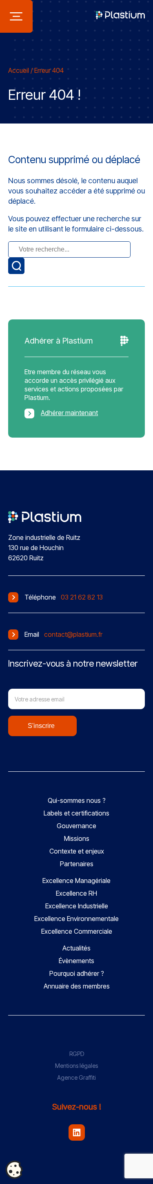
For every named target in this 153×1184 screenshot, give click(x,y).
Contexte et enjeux (76, 851)
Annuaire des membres (77, 986)
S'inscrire (41, 725)
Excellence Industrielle (76, 906)
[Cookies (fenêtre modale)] (14, 1170)
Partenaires (76, 864)
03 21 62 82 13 (82, 597)
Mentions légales (76, 1065)
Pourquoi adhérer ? (76, 973)
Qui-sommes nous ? (77, 800)
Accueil (18, 70)
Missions (76, 838)
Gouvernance (76, 826)
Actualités (76, 948)
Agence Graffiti (76, 1077)
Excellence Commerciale (76, 931)
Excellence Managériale (76, 880)
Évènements (76, 961)
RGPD (76, 1053)
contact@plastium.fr (73, 634)
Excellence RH (76, 893)
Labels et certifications (76, 813)
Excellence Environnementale (76, 918)
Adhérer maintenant (69, 413)
